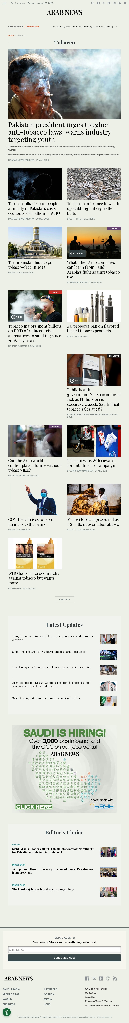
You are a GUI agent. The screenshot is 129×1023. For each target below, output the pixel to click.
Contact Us (90, 993)
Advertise (90, 997)
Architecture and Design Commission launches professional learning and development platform (51, 684)
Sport (7, 1009)
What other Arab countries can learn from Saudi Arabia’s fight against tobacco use (93, 269)
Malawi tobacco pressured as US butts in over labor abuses (93, 521)
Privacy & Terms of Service (98, 1001)
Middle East (33, 26)
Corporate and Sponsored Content (102, 1005)
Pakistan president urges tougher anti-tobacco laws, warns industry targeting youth (59, 132)
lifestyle (50, 989)
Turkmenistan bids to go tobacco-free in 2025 (30, 265)
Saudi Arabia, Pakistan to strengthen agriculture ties (46, 698)
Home (11, 35)
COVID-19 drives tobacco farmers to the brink (30, 521)
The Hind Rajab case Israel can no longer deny (43, 889)
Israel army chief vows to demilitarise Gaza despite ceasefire (51, 667)
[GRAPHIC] (94, 242)
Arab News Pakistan (22, 160)
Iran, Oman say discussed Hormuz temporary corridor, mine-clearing (82, 26)
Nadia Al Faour (79, 282)
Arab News (20, 3)
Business (9, 1004)
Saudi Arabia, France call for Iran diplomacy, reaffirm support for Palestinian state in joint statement (53, 850)
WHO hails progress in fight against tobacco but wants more (33, 577)
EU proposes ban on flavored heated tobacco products (93, 328)
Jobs (47, 1004)
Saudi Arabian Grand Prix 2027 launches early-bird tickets (49, 651)
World (16, 845)
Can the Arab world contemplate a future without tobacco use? (34, 465)
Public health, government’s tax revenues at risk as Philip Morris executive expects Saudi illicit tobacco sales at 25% (94, 399)
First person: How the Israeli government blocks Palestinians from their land (52, 870)
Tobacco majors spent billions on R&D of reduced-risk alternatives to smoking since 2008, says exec (34, 333)
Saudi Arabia (11, 989)
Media (48, 999)
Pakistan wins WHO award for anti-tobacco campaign (91, 463)
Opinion (49, 994)
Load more (64, 599)
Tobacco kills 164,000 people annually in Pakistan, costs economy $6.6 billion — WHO (34, 208)
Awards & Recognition (96, 988)
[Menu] (4, 3)
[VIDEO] (35, 306)
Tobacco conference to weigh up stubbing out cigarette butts (93, 208)
